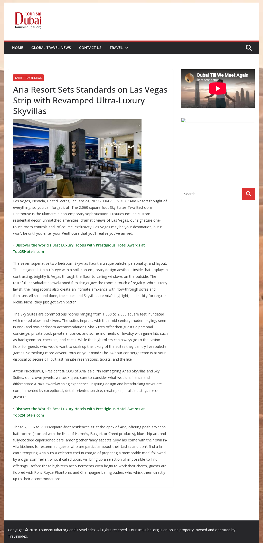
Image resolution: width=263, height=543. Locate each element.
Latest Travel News (28, 78)
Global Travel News (51, 47)
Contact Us (90, 47)
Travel (116, 47)
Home (17, 47)
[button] (125, 47)
